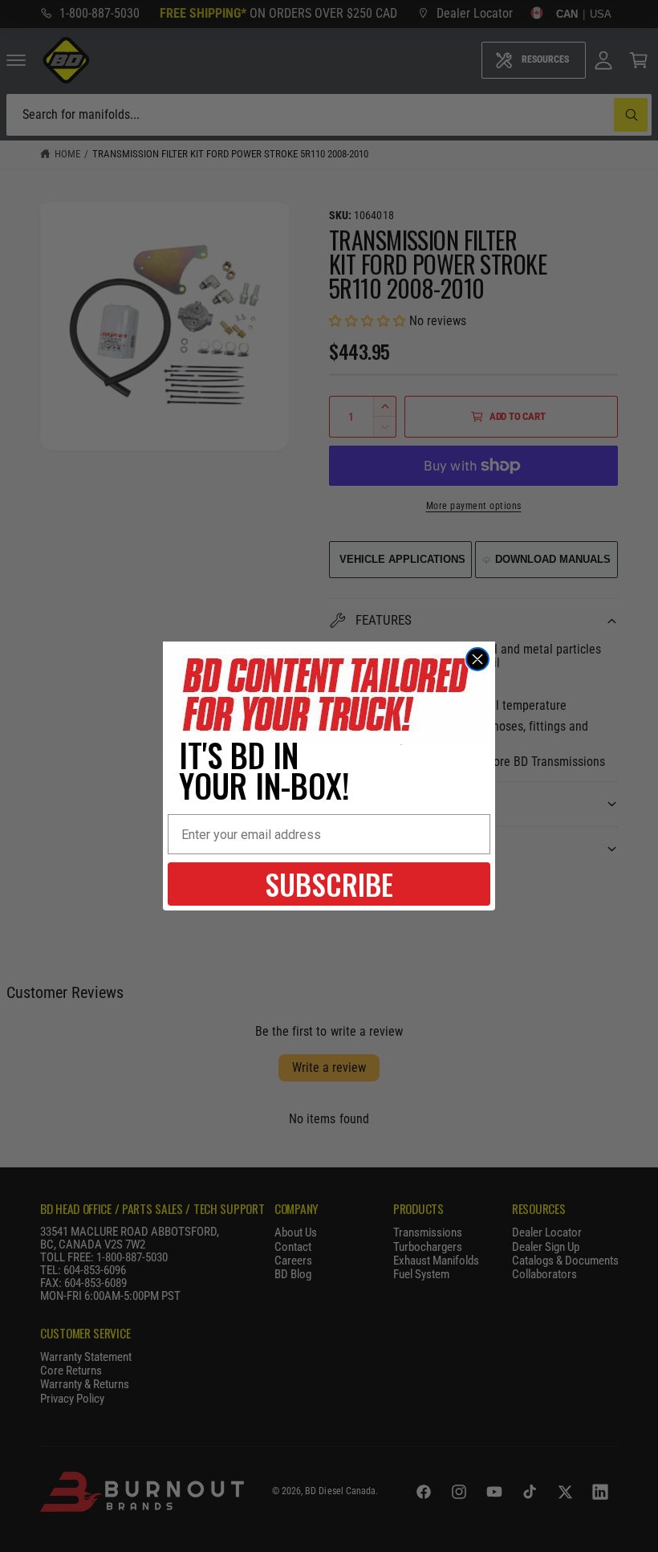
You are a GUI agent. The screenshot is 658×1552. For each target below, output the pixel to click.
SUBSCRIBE (329, 883)
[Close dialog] (477, 659)
